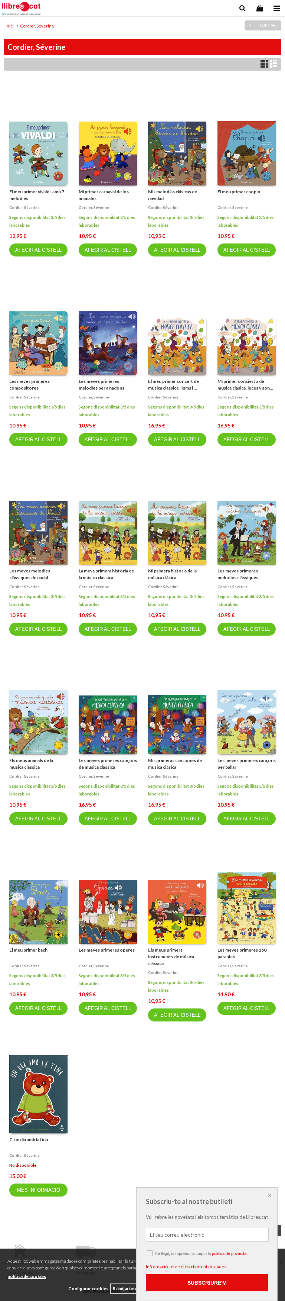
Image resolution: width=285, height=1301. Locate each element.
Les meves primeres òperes (107, 950)
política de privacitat (230, 1253)
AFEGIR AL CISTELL (38, 250)
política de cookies (26, 1276)
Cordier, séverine (24, 207)
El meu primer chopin (238, 191)
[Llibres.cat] (21, 9)
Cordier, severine (24, 776)
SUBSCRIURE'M (207, 1283)
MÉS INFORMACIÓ (38, 1190)
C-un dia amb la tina (28, 1139)
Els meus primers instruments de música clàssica (171, 956)
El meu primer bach (28, 950)
